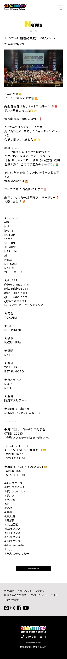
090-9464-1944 (36, 636)
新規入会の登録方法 (15, 595)
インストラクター (38, 595)
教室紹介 (9, 590)
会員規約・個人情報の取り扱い (33, 646)
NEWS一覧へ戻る (34, 568)
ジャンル (39, 590)
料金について (25, 590)
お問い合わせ (11, 599)
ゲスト (54, 595)
